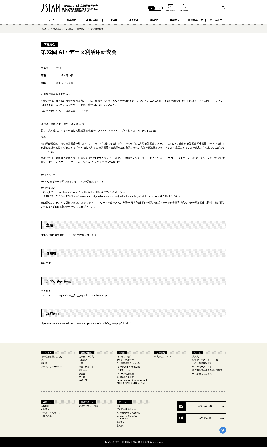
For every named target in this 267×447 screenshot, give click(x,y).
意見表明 (121, 425)
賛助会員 (83, 370)
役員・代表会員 (86, 366)
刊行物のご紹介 (124, 356)
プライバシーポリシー (51, 366)
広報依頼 (45, 405)
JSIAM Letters (123, 370)
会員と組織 (92, 20)
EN (159, 8)
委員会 (82, 373)
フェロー (83, 376)
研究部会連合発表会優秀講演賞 (207, 370)
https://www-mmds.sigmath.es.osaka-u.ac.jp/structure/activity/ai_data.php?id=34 (84, 323)
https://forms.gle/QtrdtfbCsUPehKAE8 (82, 192)
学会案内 (72, 20)
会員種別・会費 (86, 356)
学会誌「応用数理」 (126, 359)
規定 (43, 359)
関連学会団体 (195, 20)
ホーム (51, 20)
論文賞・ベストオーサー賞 (205, 359)
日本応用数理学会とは (51, 356)
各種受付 (175, 20)
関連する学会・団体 (88, 405)
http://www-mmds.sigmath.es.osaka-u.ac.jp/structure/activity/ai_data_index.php (116, 196)
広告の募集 (46, 415)
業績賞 (195, 356)
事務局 (44, 363)
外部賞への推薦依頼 (50, 412)
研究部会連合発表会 (126, 409)
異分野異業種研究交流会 (128, 412)
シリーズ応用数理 (125, 373)
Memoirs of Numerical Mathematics (127, 417)
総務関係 (45, 409)
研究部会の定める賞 (202, 373)
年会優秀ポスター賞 (202, 366)
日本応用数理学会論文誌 (128, 363)
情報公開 (83, 380)
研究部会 (133, 20)
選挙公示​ (121, 422)
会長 (81, 363)
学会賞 (154, 20)
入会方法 (83, 359)
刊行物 (113, 20)
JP (151, 8)
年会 (119, 405)
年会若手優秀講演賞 (202, 363)
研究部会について (163, 356)
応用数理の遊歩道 (125, 376)
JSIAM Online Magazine (128, 366)
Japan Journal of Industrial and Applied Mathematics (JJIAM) (132, 381)
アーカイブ (216, 20)
